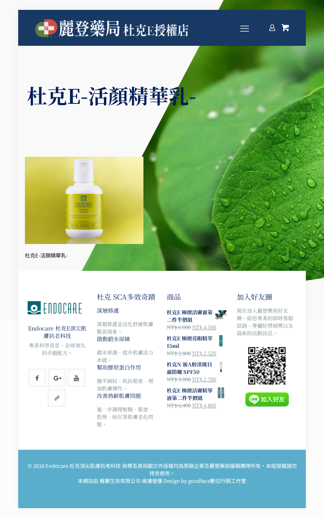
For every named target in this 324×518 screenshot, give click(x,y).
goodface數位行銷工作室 (217, 480)
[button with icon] (37, 378)
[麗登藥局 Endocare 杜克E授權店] (113, 27)
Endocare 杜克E (49, 328)
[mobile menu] (244, 27)
